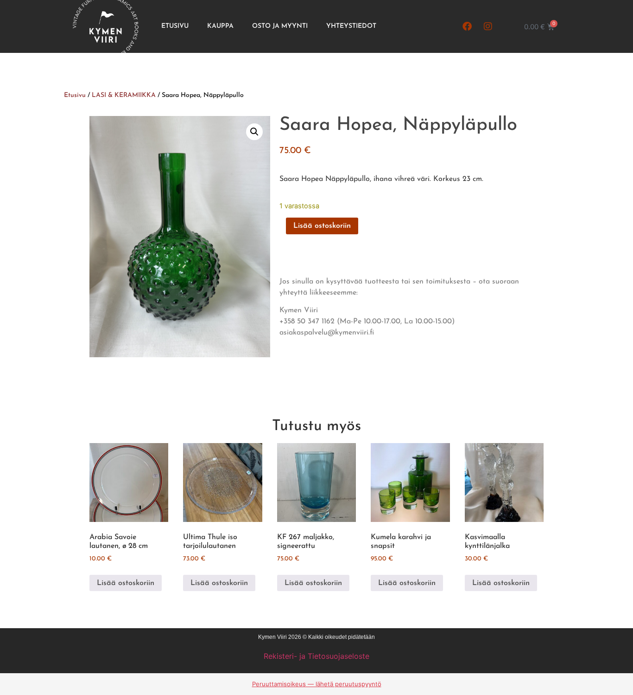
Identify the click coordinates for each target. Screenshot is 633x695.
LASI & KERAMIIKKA (124, 95)
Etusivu (175, 26)
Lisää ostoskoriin (322, 226)
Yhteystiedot (351, 26)
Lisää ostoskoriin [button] (125, 583)
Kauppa (220, 26)
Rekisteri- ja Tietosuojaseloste (316, 656)
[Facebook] (467, 26)
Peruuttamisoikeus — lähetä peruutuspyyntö (316, 684)
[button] (254, 131)
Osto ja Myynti (280, 26)
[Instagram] (488, 26)
